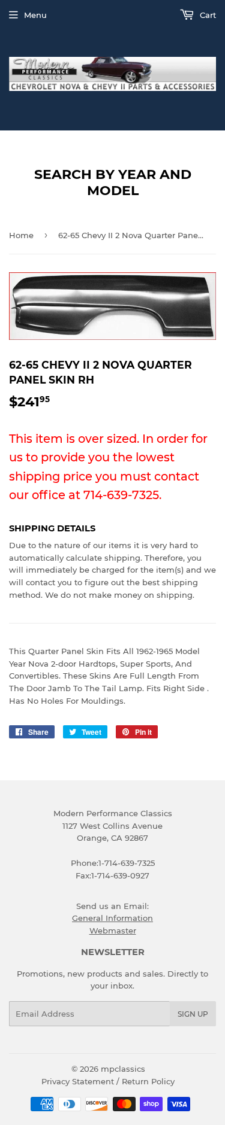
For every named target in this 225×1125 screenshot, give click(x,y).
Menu (35, 15)
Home (21, 235)
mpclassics (123, 1069)
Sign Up (193, 1014)
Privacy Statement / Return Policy (108, 1081)
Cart (206, 15)
